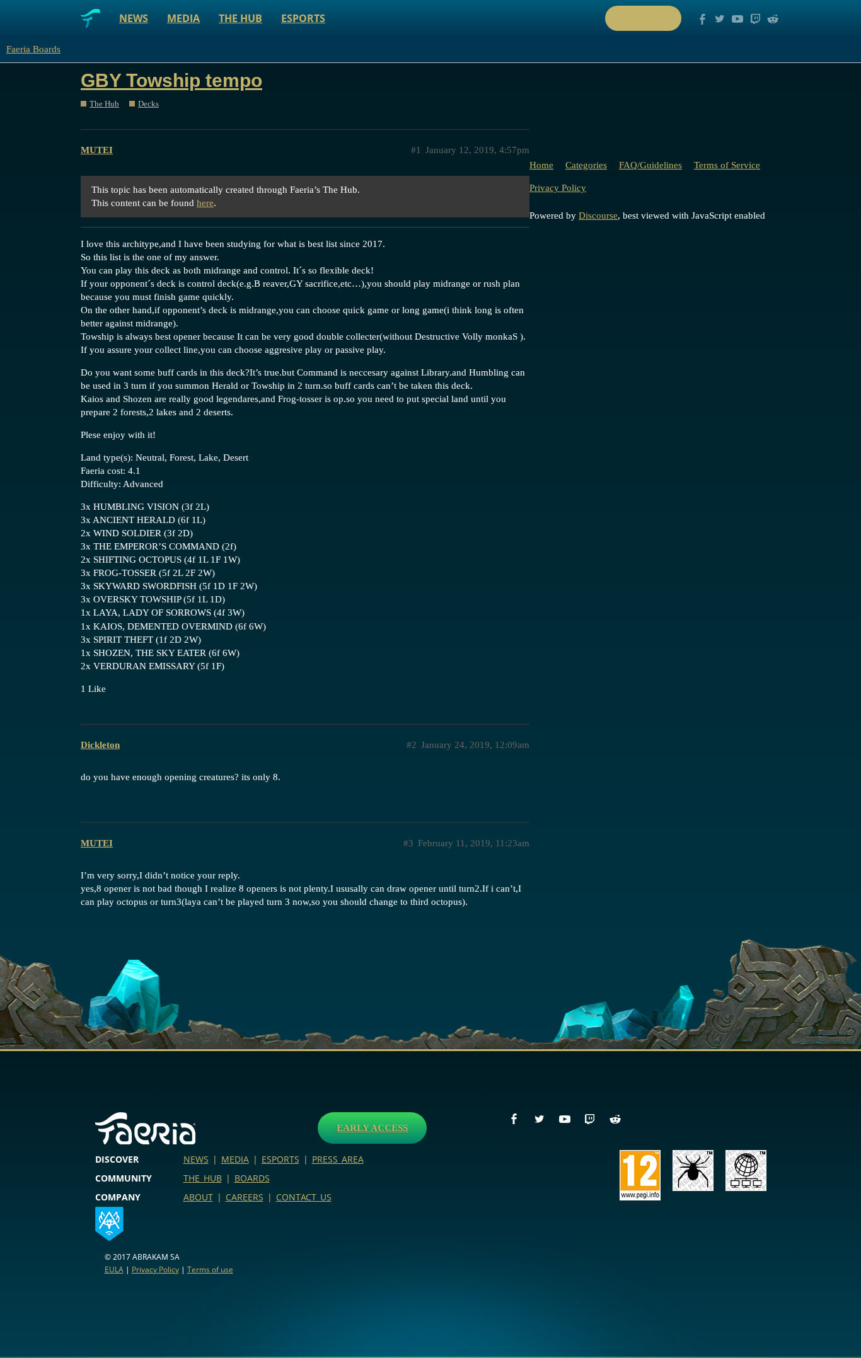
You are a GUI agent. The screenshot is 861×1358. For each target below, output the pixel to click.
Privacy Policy (557, 188)
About (198, 1197)
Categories (586, 165)
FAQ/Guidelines (650, 165)
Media (183, 18)
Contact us (304, 1197)
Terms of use (210, 1269)
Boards (252, 1178)
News (133, 18)
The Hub (240, 18)
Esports (303, 18)
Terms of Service (727, 165)
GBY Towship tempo (171, 80)
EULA (114, 1269)
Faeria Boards (33, 49)
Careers (244, 1197)
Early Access (372, 1128)
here (205, 203)
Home (541, 165)
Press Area (338, 1159)
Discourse (598, 215)
